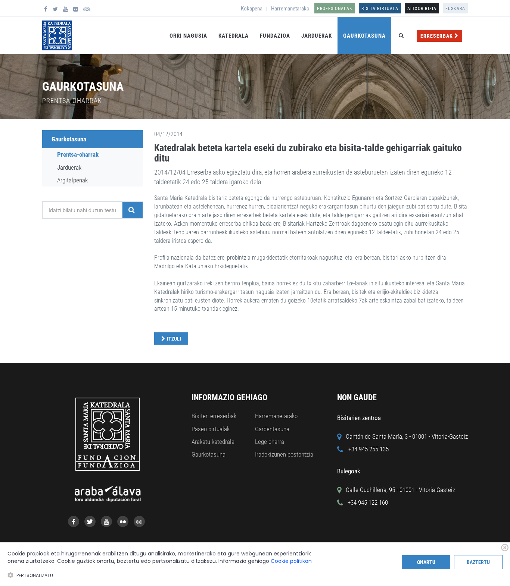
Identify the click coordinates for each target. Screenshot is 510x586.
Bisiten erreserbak (214, 416)
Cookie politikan (291, 561)
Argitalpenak (72, 180)
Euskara (455, 8)
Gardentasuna (272, 429)
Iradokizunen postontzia (284, 454)
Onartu (426, 562)
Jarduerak (316, 35)
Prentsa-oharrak (78, 154)
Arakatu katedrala (213, 441)
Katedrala (233, 35)
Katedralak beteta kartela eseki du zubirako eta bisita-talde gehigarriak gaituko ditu (308, 153)
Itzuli (174, 339)
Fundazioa (275, 35)
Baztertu (478, 562)
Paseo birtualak (211, 429)
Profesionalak (334, 8)
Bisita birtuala (379, 8)
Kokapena (251, 8)
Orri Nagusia (188, 35)
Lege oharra (269, 441)
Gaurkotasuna (364, 35)
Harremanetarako (290, 8)
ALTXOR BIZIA (421, 8)
